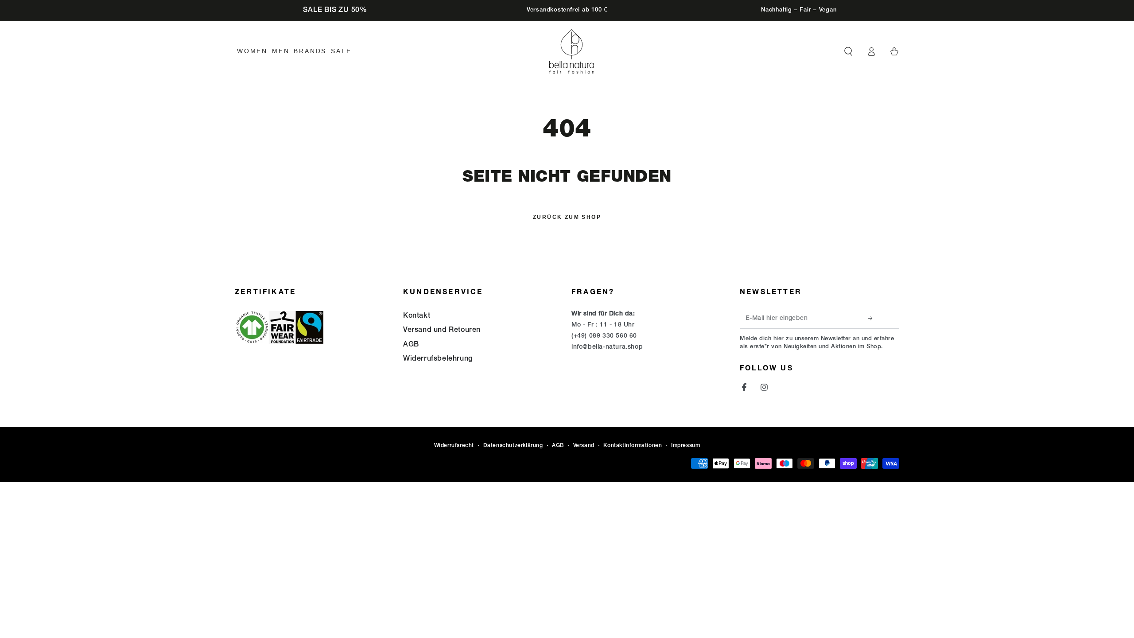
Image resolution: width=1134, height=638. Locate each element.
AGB (411, 345)
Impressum (685, 445)
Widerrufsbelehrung (438, 359)
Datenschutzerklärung (513, 445)
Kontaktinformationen (632, 445)
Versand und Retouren (442, 330)
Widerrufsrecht (454, 445)
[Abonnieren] (872, 318)
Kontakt (416, 316)
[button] (848, 51)
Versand (583, 445)
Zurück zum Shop (567, 217)
